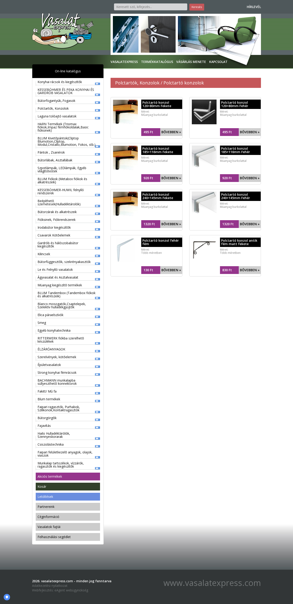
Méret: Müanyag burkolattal (233, 113)
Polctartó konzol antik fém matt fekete (239, 242)
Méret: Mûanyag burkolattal (154, 113)
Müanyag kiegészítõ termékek (60, 285)
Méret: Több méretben (151, 251)
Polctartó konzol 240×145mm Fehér (235, 196)
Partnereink (46, 506)
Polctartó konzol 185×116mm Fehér (235, 150)
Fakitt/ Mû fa (47, 391)
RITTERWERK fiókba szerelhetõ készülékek (61, 340)
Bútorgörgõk (47, 418)
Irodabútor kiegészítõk (54, 227)
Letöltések (45, 496)
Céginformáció (48, 517)
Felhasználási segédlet (54, 537)
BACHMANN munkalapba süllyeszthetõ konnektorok (57, 382)
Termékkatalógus (157, 62)
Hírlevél (254, 7)
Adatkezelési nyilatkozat (50, 585)
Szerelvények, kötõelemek (57, 357)
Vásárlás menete (191, 62)
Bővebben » (171, 132)
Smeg (42, 322)
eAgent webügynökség (71, 590)
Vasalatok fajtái (49, 527)
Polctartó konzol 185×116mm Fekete (157, 150)
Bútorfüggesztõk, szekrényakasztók (64, 262)
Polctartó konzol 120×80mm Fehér (234, 104)
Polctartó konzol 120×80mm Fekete (156, 104)
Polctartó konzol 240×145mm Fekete (157, 196)
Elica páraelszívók (50, 315)
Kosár (42, 486)
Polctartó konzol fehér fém (160, 242)
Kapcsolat (218, 62)
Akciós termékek (50, 476)
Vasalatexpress (124, 62)
